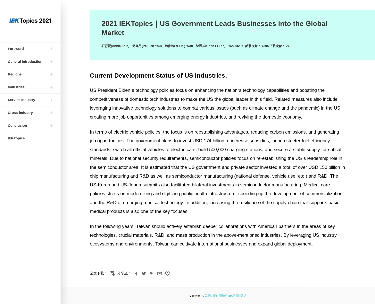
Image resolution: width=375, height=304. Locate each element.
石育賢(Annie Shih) (115, 46)
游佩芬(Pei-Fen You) (147, 46)
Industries (16, 87)
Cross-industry (20, 113)
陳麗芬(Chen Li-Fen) (210, 46)
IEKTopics (16, 138)
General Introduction (25, 62)
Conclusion (17, 126)
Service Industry (21, 100)
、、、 (163, 46)
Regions (15, 74)
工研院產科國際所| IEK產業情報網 (225, 295)
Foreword (16, 49)
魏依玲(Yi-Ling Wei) (179, 46)
